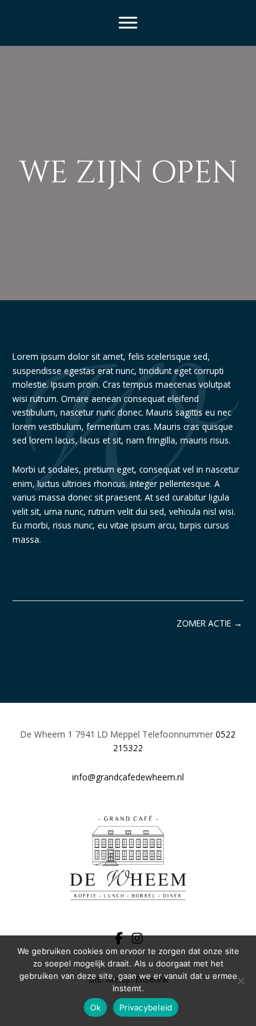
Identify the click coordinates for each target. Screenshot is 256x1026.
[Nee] (240, 981)
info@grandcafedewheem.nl (128, 777)
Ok (95, 1007)
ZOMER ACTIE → (209, 623)
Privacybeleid (145, 1007)
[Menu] (128, 22)
